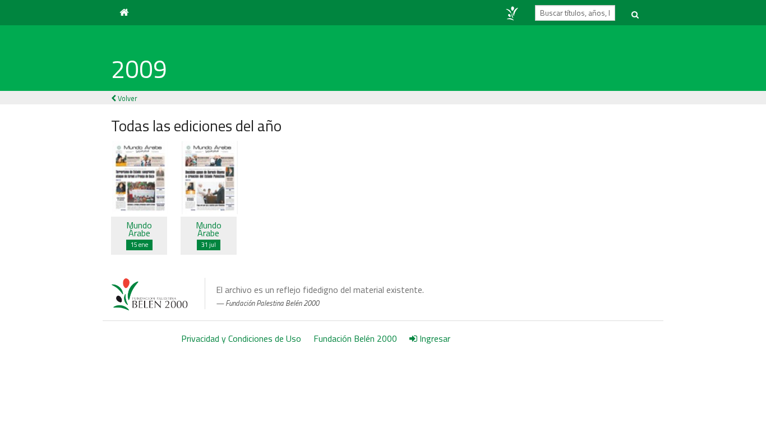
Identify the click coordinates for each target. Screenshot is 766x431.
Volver (126, 98)
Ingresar (433, 338)
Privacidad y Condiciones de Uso (241, 338)
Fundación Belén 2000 (355, 338)
